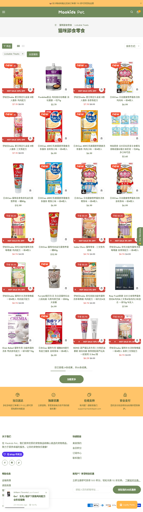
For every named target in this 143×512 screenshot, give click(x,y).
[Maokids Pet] (71, 12)
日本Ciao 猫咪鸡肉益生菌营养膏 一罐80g (54, 248)
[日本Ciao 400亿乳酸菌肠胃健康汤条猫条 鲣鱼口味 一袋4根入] (54, 178)
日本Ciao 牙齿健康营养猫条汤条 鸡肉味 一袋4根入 (125, 99)
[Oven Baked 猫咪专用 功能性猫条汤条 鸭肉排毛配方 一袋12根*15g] (18, 328)
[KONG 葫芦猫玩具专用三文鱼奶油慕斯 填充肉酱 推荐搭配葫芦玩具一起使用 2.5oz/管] (89, 328)
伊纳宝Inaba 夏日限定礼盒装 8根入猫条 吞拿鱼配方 (89, 99)
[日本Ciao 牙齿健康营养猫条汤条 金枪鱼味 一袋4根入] (125, 178)
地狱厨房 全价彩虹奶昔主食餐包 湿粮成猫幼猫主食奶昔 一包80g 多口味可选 (125, 149)
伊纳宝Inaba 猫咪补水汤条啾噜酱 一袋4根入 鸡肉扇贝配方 (18, 297)
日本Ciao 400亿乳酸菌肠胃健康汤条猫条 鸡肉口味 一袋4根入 (89, 147)
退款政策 (6, 485)
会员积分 (77, 448)
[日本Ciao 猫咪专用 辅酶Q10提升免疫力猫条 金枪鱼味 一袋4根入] (54, 328)
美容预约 (77, 443)
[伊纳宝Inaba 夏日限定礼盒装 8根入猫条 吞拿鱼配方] (89, 77)
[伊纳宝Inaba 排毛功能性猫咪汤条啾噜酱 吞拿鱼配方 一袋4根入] (125, 227)
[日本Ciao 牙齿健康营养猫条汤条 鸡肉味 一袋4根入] (125, 77)
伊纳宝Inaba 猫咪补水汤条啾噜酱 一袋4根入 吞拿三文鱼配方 (124, 349)
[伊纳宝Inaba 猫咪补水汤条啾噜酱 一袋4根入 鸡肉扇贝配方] (18, 276)
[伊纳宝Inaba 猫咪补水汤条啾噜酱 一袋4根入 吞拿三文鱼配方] (125, 328)
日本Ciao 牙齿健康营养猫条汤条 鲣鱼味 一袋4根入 (89, 200)
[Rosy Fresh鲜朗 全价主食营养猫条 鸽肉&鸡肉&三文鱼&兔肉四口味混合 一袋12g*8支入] (125, 276)
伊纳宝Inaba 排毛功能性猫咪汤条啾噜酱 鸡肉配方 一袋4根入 (18, 248)
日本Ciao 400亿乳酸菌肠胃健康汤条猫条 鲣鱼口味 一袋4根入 (54, 200)
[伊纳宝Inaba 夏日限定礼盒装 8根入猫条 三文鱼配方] (18, 126)
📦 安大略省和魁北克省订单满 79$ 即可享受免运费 (71, 3)
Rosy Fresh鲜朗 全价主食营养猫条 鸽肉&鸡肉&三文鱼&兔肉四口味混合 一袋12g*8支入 (125, 299)
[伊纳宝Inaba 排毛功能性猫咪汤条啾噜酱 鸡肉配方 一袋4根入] (18, 227)
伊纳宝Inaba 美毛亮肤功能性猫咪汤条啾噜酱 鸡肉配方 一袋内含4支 (89, 297)
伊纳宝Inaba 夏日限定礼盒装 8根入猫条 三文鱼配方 (18, 147)
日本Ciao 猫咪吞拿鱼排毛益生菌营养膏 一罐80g (18, 200)
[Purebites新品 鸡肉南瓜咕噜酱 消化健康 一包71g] (54, 77)
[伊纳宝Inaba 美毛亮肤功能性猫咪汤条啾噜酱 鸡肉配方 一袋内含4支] (89, 276)
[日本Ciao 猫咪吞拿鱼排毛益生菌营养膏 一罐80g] (18, 178)
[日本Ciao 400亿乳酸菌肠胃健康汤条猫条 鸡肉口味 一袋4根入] (89, 126)
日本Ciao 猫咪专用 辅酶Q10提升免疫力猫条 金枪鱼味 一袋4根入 (54, 349)
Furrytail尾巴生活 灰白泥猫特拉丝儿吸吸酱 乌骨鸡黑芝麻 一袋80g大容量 (53, 299)
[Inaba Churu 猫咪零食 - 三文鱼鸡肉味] (89, 227)
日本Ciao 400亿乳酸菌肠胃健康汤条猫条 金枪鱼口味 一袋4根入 (54, 147)
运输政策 (6, 480)
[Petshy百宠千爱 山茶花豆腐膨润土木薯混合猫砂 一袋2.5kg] (9, 496)
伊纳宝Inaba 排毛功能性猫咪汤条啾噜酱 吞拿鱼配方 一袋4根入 (124, 248)
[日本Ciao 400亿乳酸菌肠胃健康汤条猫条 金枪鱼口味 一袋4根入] (54, 126)
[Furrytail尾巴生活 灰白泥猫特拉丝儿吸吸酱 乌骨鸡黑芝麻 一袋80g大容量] (54, 276)
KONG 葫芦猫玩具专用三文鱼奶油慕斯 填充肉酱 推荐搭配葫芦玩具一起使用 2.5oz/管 (89, 351)
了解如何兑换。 (133, 480)
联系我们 (77, 458)
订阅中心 (77, 453)
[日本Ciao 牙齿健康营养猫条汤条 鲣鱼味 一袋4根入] (89, 178)
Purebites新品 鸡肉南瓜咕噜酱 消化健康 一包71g (53, 99)
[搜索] (132, 12)
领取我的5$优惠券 (127, 489)
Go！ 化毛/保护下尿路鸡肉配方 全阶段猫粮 (30, 498)
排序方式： (131, 46)
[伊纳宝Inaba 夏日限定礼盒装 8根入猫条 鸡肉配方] (18, 77)
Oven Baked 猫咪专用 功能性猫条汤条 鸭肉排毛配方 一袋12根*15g (18, 349)
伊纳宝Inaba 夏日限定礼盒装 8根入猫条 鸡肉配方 (18, 99)
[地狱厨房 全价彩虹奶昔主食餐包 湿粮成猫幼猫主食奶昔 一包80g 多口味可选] (125, 126)
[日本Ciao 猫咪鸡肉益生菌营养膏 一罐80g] (54, 227)
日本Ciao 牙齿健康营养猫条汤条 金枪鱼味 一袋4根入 (125, 200)
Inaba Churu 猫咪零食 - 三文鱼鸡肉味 (89, 248)
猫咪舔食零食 (65, 25)
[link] (46, 492)
